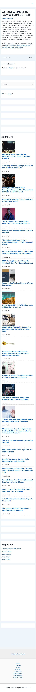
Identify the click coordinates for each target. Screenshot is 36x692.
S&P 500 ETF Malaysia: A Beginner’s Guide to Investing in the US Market (15, 398)
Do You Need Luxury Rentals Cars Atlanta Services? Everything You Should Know (17, 252)
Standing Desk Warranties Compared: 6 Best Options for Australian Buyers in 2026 (16, 329)
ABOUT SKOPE (18, 676)
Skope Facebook (6, 551)
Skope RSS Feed (6, 554)
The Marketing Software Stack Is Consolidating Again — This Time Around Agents (17, 242)
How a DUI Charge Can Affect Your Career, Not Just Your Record (18, 200)
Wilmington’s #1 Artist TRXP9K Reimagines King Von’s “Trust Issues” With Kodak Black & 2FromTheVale (17, 190)
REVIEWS (18, 670)
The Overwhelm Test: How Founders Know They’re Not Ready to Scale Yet (16, 222)
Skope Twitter (6, 557)
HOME (18, 663)
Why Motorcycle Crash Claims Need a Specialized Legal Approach (16, 509)
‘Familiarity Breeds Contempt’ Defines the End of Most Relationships (17, 167)
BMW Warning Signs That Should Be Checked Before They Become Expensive (17, 262)
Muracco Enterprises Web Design (11, 548)
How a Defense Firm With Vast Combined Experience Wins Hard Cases (17, 481)
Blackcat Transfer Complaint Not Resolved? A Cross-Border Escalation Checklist (16, 156)
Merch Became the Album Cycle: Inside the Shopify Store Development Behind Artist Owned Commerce (17, 431)
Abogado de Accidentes (18, 654)
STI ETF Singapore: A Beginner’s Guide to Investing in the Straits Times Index (17, 420)
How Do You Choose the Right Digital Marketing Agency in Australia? (16, 460)
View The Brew (6, 559)
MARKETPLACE (18, 674)
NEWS (18, 667)
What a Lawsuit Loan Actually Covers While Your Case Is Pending (16, 490)
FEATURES (18, 665)
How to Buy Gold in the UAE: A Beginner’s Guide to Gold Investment (17, 306)
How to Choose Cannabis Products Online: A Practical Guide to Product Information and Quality (15, 353)
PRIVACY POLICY (18, 678)
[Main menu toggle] (32, 3)
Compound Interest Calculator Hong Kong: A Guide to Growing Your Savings (17, 376)
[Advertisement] (18, 592)
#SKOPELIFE (18, 672)
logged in (12, 68)
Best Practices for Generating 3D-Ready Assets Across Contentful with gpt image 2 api (17, 470)
